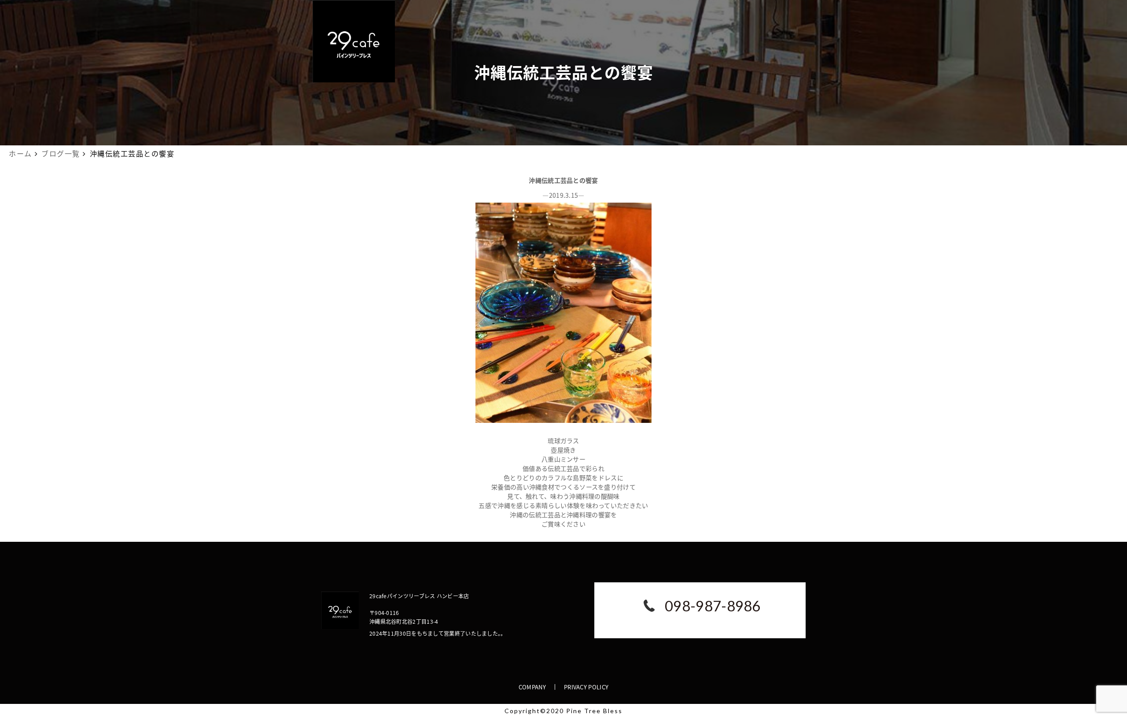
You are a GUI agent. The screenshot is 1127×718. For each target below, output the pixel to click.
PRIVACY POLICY (586, 687)
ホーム (20, 153)
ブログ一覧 (60, 153)
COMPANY (532, 687)
